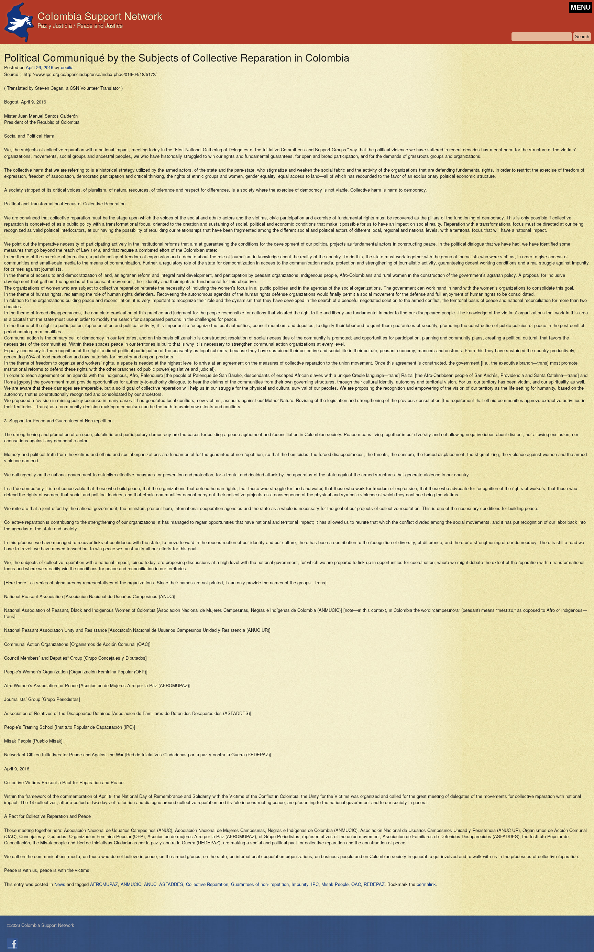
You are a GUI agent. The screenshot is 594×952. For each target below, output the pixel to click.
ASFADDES (171, 884)
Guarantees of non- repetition (260, 884)
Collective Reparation (207, 884)
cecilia (67, 67)
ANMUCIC (131, 884)
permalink (426, 884)
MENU (581, 7)
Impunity (300, 884)
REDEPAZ (374, 884)
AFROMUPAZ (104, 884)
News (59, 884)
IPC (315, 884)
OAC (356, 884)
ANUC (150, 884)
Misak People (335, 884)
